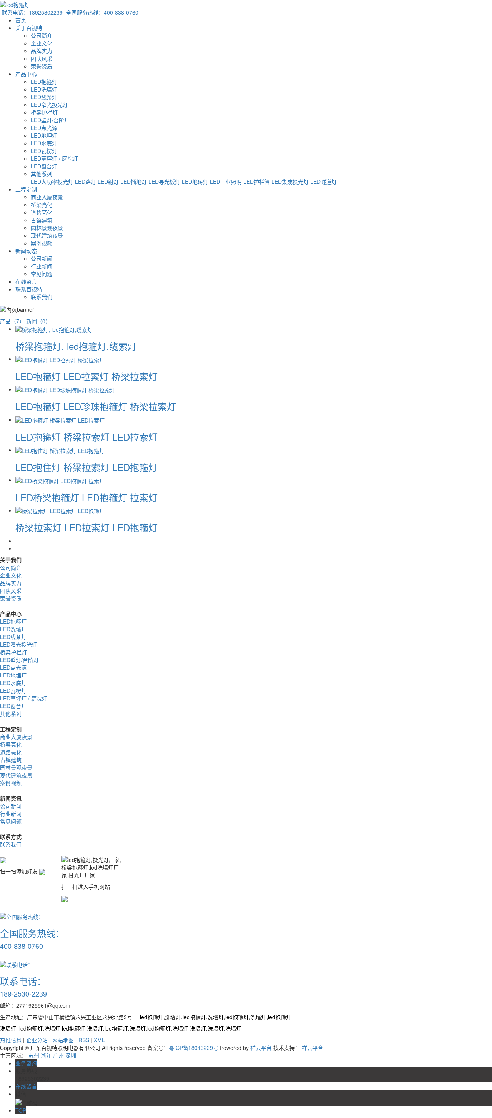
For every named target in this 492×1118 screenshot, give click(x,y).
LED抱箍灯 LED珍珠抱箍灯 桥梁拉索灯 (95, 406)
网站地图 (63, 1040)
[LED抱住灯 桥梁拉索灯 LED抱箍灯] (60, 450)
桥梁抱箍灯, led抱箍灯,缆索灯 (76, 346)
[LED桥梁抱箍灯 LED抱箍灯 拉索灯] (60, 480)
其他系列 (41, 174)
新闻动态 (26, 251)
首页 (20, 20)
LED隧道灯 (323, 181)
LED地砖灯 (196, 181)
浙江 (46, 1055)
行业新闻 (41, 266)
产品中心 (26, 74)
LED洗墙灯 (44, 89)
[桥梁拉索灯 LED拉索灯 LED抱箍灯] (60, 510)
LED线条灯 (44, 97)
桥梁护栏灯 (44, 112)
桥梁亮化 (41, 204)
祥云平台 (261, 1047)
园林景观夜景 (47, 227)
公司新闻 (41, 258)
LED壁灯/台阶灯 (50, 120)
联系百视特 (28, 289)
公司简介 (41, 35)
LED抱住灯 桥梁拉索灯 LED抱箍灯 (86, 467)
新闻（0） (38, 321)
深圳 (70, 1055)
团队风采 (41, 58)
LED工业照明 (226, 181)
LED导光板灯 (165, 181)
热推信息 (11, 1040)
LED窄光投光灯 (49, 104)
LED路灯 (86, 181)
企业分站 (37, 1040)
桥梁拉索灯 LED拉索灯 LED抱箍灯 (86, 527)
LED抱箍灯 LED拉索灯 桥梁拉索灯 (86, 376)
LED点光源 (44, 127)
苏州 (33, 1055)
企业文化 (41, 43)
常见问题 (41, 274)
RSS (83, 1040)
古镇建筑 (41, 220)
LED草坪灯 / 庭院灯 (54, 158)
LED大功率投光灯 (53, 181)
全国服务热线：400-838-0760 (102, 12)
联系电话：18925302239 (32, 12)
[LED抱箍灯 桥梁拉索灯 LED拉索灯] (60, 419)
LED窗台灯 (44, 166)
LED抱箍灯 (44, 81)
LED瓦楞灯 (44, 151)
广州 (58, 1055)
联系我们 (41, 297)
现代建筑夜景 (47, 235)
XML (99, 1040)
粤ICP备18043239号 (193, 1047)
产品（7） (12, 321)
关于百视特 (28, 28)
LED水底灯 (44, 143)
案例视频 (41, 243)
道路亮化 (41, 212)
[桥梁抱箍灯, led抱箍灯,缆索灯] (54, 329)
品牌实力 (41, 51)
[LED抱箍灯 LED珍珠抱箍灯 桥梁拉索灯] (65, 389)
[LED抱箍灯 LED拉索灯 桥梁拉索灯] (60, 359)
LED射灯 (109, 181)
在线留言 (26, 281)
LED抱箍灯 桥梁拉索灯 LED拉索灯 (86, 436)
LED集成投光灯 (290, 181)
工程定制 (26, 189)
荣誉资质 (41, 66)
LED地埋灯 (44, 135)
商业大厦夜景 (47, 197)
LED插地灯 (134, 181)
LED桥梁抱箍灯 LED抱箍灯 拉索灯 (86, 497)
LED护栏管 (257, 181)
